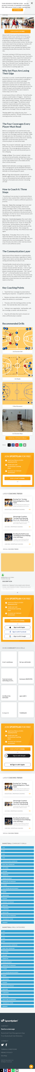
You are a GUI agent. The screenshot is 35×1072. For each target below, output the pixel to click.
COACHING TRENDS (13, 549)
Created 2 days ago (5, 578)
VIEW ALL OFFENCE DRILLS (17, 438)
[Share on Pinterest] (16, 445)
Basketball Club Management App (13, 1033)
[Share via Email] (24, 445)
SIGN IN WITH (17, 621)
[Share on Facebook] (13, 445)
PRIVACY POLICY (6, 1052)
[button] (17, 764)
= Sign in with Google (19, 636)
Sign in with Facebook (19, 632)
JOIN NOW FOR (17, 31)
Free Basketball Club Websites (11, 1036)
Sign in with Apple (19, 627)
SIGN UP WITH (17, 478)
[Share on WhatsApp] (20, 445)
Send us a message (8, 1029)
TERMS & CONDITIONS (9, 1049)
